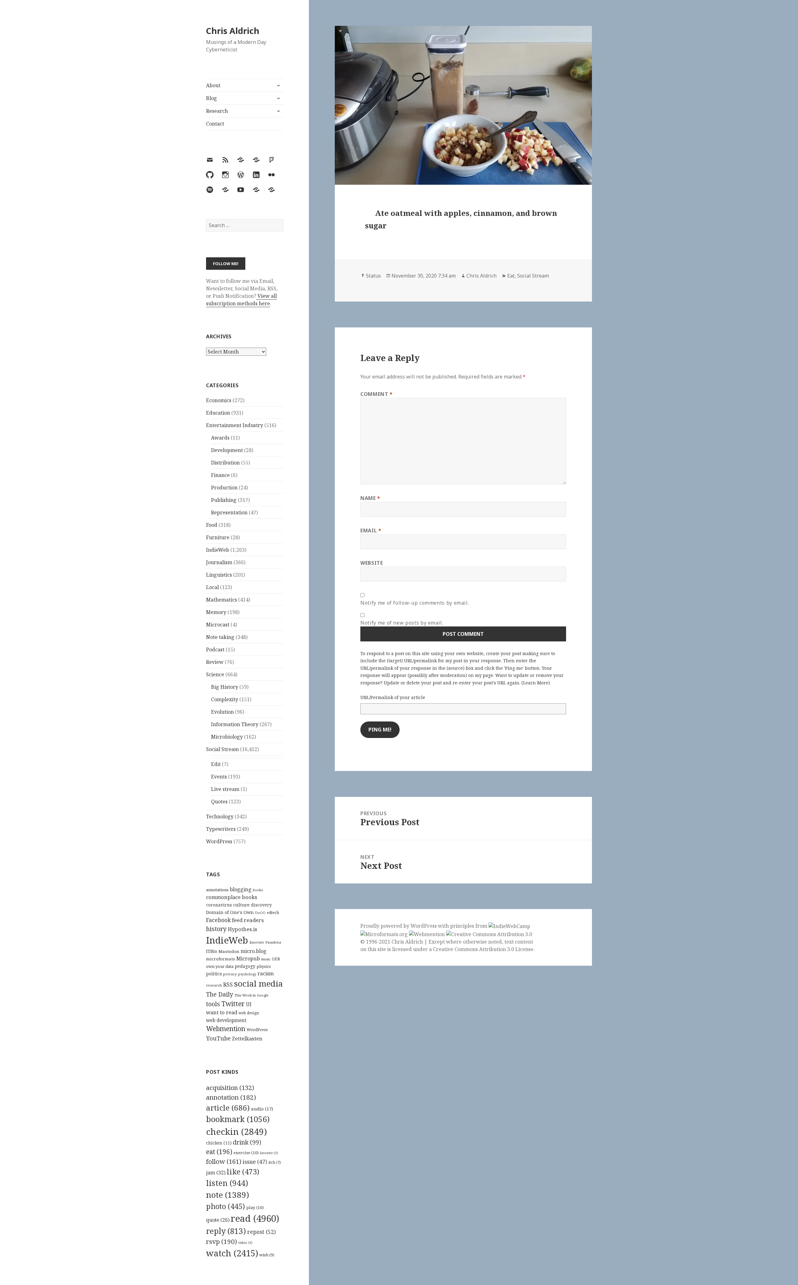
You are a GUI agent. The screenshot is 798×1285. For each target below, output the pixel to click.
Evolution (222, 711)
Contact (215, 123)
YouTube (218, 1038)
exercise (246, 1152)
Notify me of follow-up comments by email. (414, 602)
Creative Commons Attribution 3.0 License (483, 949)
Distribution (225, 462)
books (258, 890)
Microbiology (227, 736)
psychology (247, 974)
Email (370, 530)
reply (226, 1231)
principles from (469, 925)
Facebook (218, 920)
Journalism (219, 562)
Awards (220, 437)
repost (261, 1231)
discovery (261, 905)
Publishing (224, 500)
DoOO (260, 913)
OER (276, 959)
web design (248, 1013)
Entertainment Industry (234, 425)
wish (266, 1255)
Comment (376, 394)
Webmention (225, 1028)
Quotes (219, 801)
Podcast (215, 649)
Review (215, 662)
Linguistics (219, 574)
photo (225, 1206)
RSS (228, 984)
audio (262, 1109)
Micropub (248, 958)
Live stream (225, 789)
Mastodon (229, 951)
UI (249, 1004)
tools (213, 1004)
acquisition (230, 1087)
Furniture (217, 537)
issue (255, 1161)
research (214, 985)
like (243, 1172)
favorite (269, 1153)
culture (241, 905)
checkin (236, 1131)
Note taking (220, 637)
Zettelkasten (247, 1038)
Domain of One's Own (230, 912)
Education (218, 412)
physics (264, 966)
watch (232, 1253)
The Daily (219, 994)
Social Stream (222, 749)
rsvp (221, 1241)
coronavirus (219, 905)
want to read (221, 1012)
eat (219, 1151)
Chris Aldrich (232, 30)
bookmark (238, 1119)
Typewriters (221, 829)
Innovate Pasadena (265, 942)
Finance (220, 475)
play (255, 1207)
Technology (219, 816)
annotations (217, 889)
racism (265, 973)
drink (247, 1142)
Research (217, 110)
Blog (211, 98)
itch (274, 1162)
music (266, 959)
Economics (218, 400)
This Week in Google (251, 995)
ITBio (211, 951)
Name (370, 498)
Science (215, 674)
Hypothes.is (242, 929)
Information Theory (234, 724)
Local (212, 587)
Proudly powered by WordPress (399, 925)
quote (217, 1219)
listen (227, 1183)
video (245, 1242)
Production (224, 487)
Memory (216, 612)
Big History (224, 686)
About (213, 85)
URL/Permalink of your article (392, 697)
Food (211, 524)
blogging (241, 889)
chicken (219, 1143)
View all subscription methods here (241, 300)
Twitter (233, 1003)
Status (373, 275)
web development (226, 1020)
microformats (220, 959)
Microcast (217, 624)
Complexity (224, 699)
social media (258, 983)
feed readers (248, 920)
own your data (219, 966)
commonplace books (231, 897)
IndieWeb (217, 549)
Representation (229, 512)
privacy (230, 974)
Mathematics (221, 599)
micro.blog (254, 951)
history (216, 929)
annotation (231, 1097)
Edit (216, 764)
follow (223, 1161)
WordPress (219, 841)
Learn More (535, 683)
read (255, 1218)
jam (215, 1172)
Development (227, 450)
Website (371, 562)
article (228, 1107)
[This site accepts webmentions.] (427, 933)
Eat (511, 275)
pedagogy (245, 966)
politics (214, 974)
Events (219, 776)
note (227, 1194)
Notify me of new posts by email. (401, 622)
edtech (273, 912)
